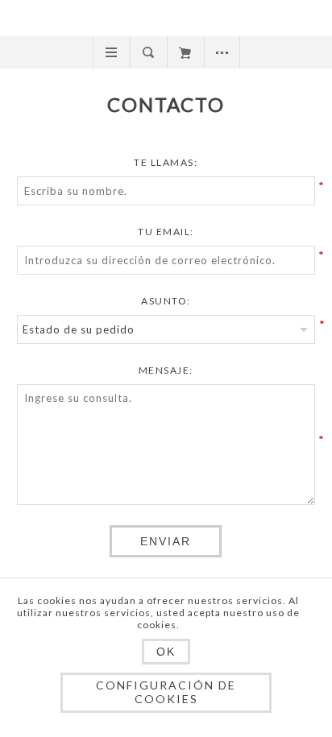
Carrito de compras (185, 52)
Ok (166, 651)
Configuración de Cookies (166, 692)
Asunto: (166, 301)
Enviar (165, 541)
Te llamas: (165, 162)
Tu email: (166, 232)
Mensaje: (166, 370)
